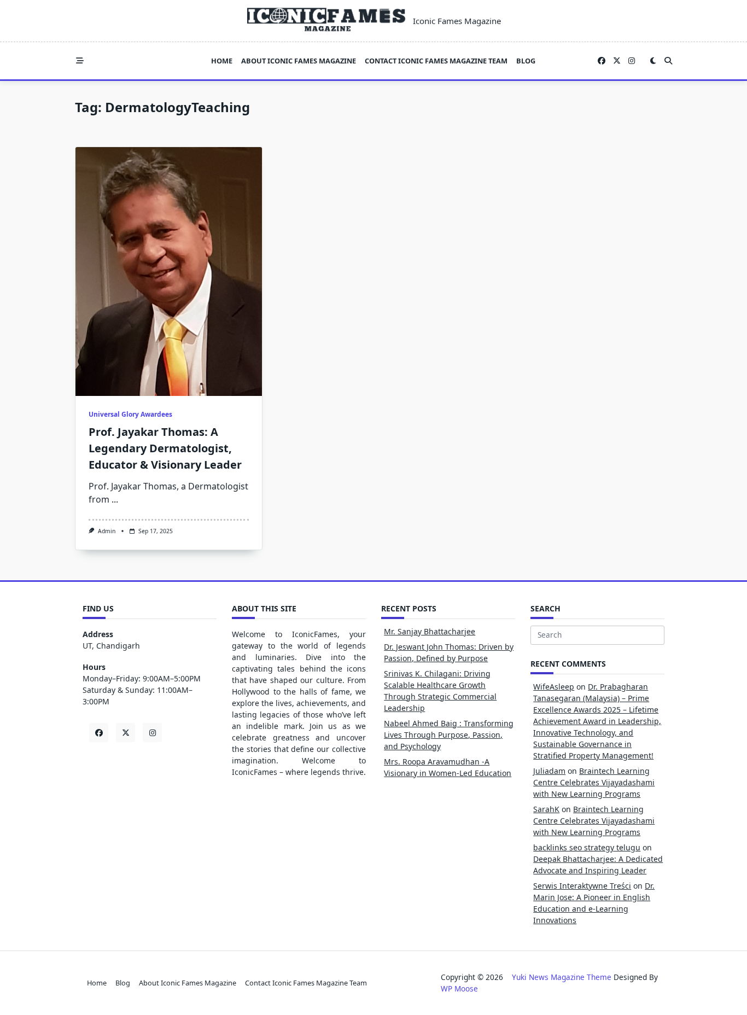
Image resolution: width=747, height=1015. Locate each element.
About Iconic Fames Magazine (298, 61)
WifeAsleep (553, 686)
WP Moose (459, 988)
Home (221, 61)
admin (106, 531)
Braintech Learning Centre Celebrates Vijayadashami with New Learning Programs (594, 782)
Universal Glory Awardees (130, 414)
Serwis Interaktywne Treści (582, 885)
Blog (525, 61)
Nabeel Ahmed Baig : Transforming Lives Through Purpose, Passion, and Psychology (448, 734)
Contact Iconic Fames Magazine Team (436, 61)
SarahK (546, 809)
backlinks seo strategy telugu (586, 847)
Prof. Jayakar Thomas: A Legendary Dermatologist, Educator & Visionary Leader (165, 448)
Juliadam (549, 771)
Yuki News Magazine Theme (561, 977)
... (115, 499)
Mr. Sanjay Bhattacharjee (429, 631)
